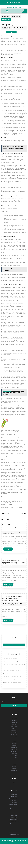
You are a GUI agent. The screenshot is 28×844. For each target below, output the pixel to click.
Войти (14, 782)
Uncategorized (14, 794)
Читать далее (8, 549)
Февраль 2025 (14, 747)
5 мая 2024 (6, 603)
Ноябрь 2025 (14, 732)
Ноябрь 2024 (14, 751)
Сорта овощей (14, 802)
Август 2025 (14, 736)
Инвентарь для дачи (14, 821)
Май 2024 (14, 764)
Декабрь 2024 (14, 749)
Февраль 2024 (14, 770)
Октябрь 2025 (14, 734)
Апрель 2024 (14, 766)
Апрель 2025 (14, 743)
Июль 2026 (14, 720)
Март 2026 (14, 728)
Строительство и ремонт (14, 832)
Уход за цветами (14, 810)
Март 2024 (14, 768)
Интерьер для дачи (14, 819)
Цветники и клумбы (14, 813)
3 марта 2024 (7, 565)
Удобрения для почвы (14, 804)
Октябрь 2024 (14, 753)
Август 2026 (14, 718)
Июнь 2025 (14, 739)
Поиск (14, 637)
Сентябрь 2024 (14, 755)
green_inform (16, 27)
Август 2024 (14, 757)
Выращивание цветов (14, 807)
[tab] (7, 11)
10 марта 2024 (7, 532)
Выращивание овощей (14, 798)
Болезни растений (16, 16)
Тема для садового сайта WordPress (13, 840)
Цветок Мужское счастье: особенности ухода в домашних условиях (12, 527)
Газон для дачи (14, 815)
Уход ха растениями (14, 834)
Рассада (14, 800)
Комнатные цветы (14, 808)
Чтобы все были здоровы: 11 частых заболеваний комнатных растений (13, 598)
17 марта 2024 (7, 27)
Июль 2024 (14, 759)
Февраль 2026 (14, 730)
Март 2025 (14, 745)
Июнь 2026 (14, 722)
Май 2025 (14, 741)
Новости (14, 825)
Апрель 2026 (14, 726)
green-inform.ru (14, 7)
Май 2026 (14, 724)
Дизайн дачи (14, 817)
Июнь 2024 (14, 762)
